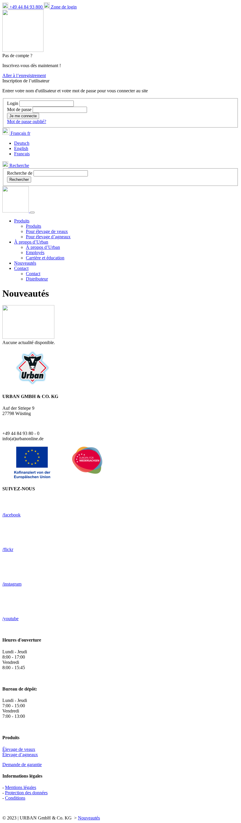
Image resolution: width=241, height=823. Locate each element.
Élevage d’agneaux (20, 754)
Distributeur (37, 278)
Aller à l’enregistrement (24, 75)
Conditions (15, 797)
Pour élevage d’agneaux (48, 236)
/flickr (7, 549)
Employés (35, 252)
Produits (33, 226)
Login (13, 103)
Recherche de (19, 173)
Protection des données (26, 792)
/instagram (11, 583)
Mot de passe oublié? (26, 121)
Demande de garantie (22, 764)
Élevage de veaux (18, 749)
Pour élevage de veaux (47, 231)
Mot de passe (20, 109)
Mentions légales (20, 787)
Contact (33, 273)
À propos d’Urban (43, 247)
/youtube (10, 618)
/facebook (11, 514)
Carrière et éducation (45, 257)
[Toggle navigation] (32, 212)
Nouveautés (25, 263)
